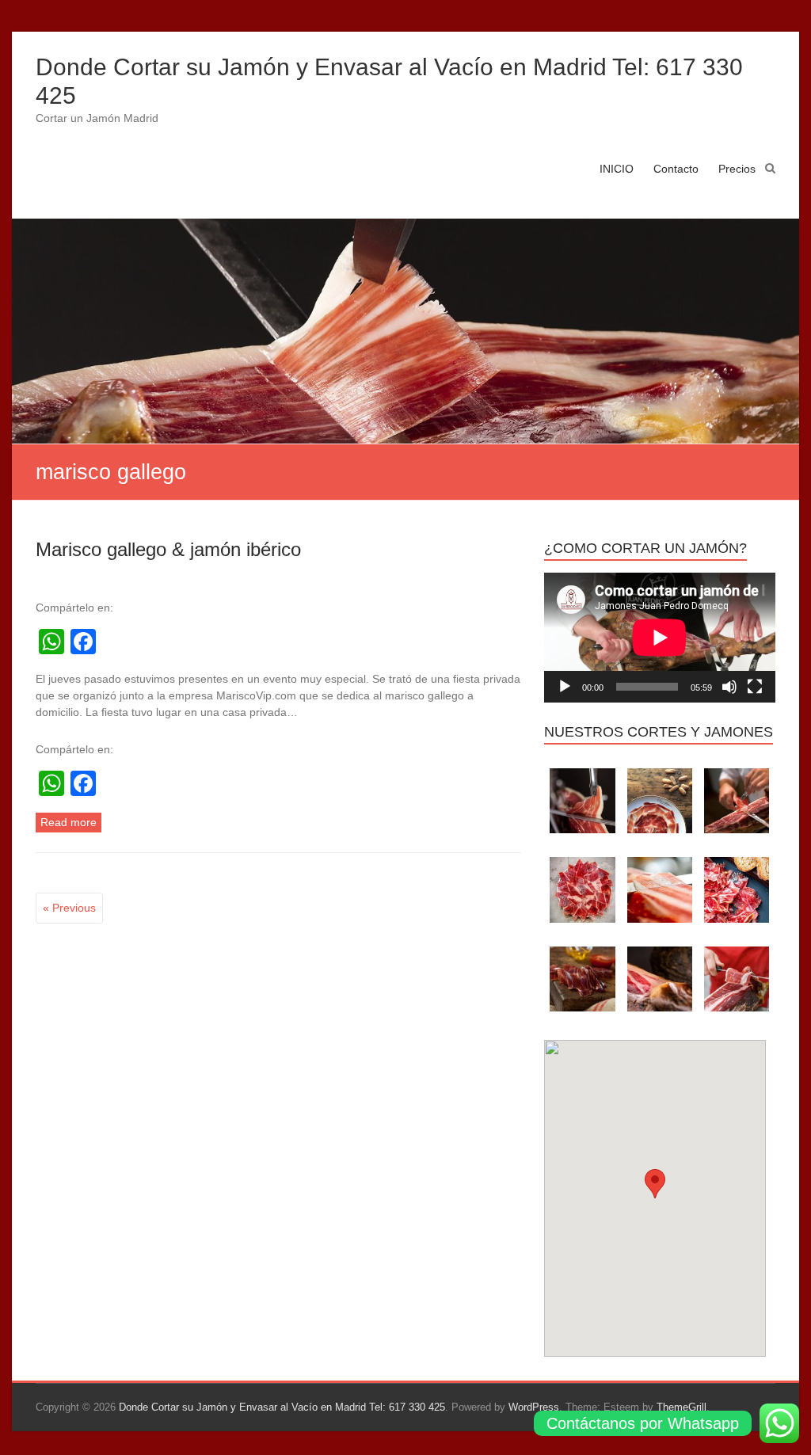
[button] (655, 1184)
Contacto (676, 168)
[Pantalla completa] (755, 687)
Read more (68, 822)
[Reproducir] (565, 687)
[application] (659, 638)
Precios (737, 168)
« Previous (69, 907)
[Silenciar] (729, 687)
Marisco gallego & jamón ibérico (168, 549)
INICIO (617, 168)
